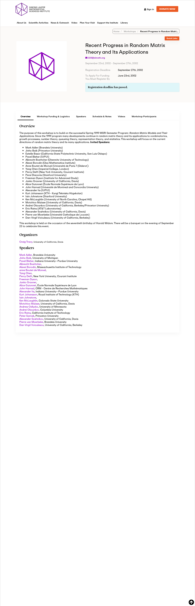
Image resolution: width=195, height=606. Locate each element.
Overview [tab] (25, 116)
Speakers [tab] (81, 116)
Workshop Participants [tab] (144, 116)
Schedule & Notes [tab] (102, 116)
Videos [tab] (121, 116)
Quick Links (172, 38)
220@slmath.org (96, 57)
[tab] (172, 38)
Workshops (129, 31)
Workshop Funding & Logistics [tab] (53, 116)
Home (116, 31)
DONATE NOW (167, 9)
